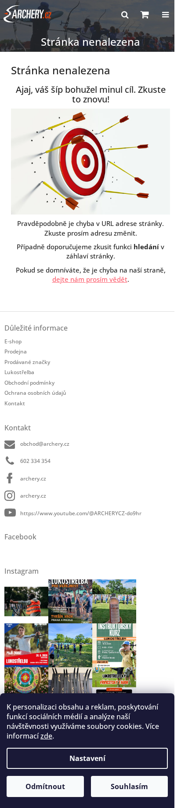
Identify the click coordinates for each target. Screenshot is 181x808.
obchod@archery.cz (44, 444)
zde (46, 736)
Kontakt (14, 403)
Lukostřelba (19, 372)
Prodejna (15, 351)
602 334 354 (35, 461)
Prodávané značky (27, 362)
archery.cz (33, 478)
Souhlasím (129, 786)
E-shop (13, 341)
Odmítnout (45, 786)
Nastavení (87, 758)
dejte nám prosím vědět (89, 279)
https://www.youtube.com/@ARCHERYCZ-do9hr (80, 513)
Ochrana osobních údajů (35, 393)
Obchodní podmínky (29, 382)
